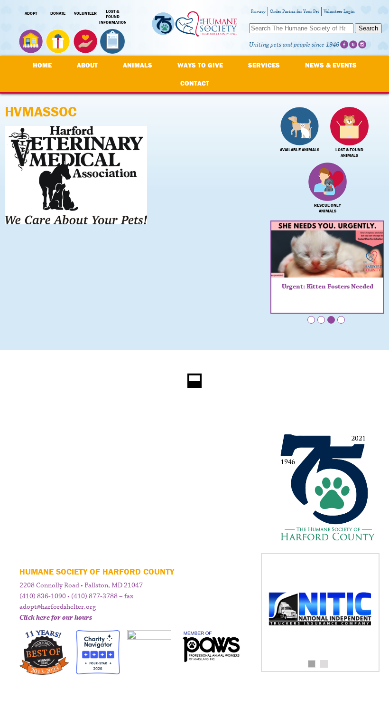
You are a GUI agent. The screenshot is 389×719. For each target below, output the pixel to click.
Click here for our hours (55, 618)
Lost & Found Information (113, 17)
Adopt (31, 13)
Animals (137, 65)
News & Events (331, 65)
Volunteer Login (339, 12)
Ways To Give (200, 65)
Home (42, 65)
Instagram (362, 44)
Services (264, 65)
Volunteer (85, 13)
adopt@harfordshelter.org (57, 607)
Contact (194, 83)
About (87, 65)
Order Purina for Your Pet (294, 12)
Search (368, 28)
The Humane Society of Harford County (194, 28)
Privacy (258, 12)
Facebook (344, 44)
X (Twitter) (353, 44)
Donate (57, 13)
